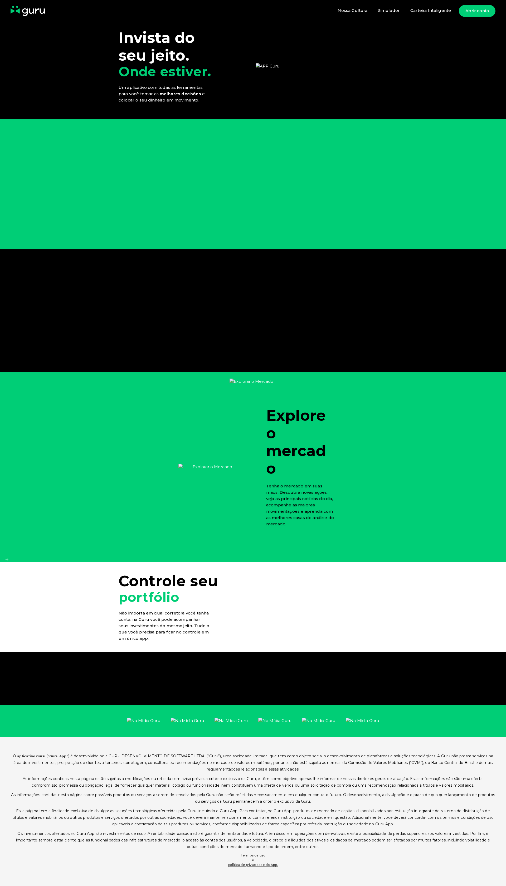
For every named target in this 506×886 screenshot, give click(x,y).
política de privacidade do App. (253, 865)
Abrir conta (477, 10)
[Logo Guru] (28, 11)
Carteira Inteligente (430, 10)
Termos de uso (253, 855)
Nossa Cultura (352, 10)
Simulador (389, 10)
